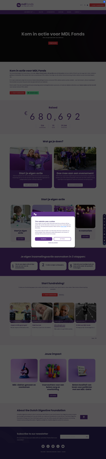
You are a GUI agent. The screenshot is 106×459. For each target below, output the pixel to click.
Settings (62, 239)
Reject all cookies (53, 242)
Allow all (43, 239)
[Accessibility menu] (104, 2)
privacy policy (64, 226)
